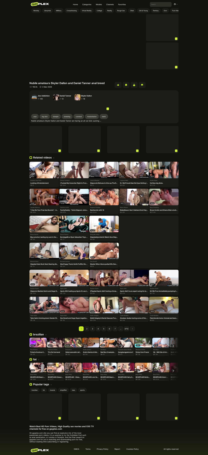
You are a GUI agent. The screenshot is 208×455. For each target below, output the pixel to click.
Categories (86, 4)
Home (75, 4)
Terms (87, 449)
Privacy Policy (102, 449)
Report (117, 449)
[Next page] (132, 328)
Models (99, 4)
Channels (110, 4)
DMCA (76, 449)
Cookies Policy (132, 449)
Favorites (122, 4)
